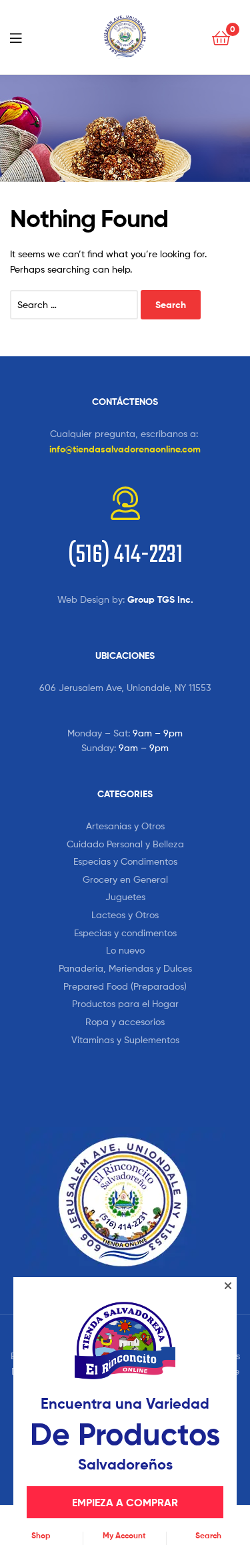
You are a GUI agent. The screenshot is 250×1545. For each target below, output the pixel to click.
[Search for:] (75, 304)
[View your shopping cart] (221, 37)
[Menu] (20, 36)
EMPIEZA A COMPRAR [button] (125, 1502)
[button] (228, 1286)
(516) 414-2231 (125, 556)
